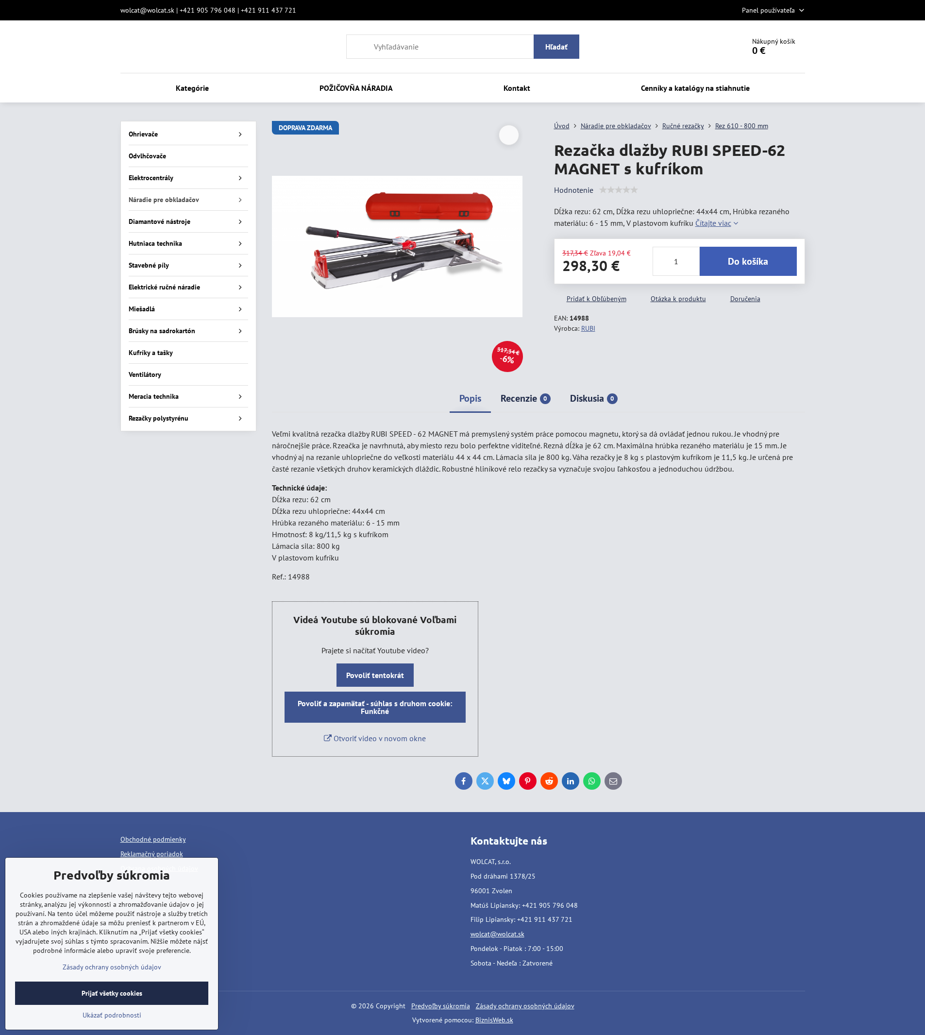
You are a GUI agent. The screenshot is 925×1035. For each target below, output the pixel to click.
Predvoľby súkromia (440, 1005)
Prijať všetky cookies (112, 993)
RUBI (588, 328)
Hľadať (556, 46)
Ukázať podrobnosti (112, 1015)
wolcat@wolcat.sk (497, 934)
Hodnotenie (573, 190)
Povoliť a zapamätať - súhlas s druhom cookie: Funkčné (375, 707)
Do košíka (748, 261)
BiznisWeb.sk (494, 1020)
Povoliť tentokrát (375, 675)
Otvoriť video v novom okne (379, 738)
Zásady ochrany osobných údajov (525, 1005)
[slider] (618, 190)
